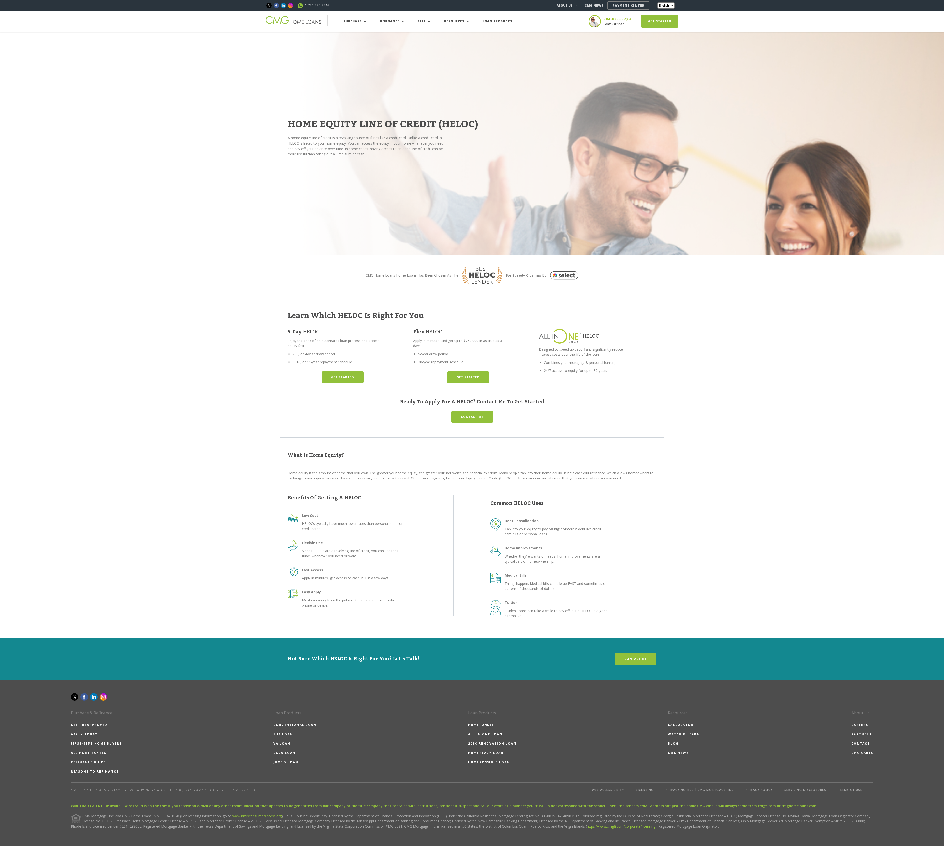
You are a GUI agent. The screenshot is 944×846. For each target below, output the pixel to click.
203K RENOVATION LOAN (492, 743)
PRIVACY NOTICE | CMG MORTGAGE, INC (700, 790)
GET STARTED (659, 21)
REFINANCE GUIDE (88, 762)
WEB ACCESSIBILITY (608, 790)
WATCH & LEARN (684, 734)
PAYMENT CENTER (628, 5)
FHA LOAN (283, 734)
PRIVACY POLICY (759, 790)
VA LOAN (281, 743)
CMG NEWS (594, 5)
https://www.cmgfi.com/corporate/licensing (621, 826)
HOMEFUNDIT (481, 725)
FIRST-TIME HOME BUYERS (96, 743)
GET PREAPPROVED (89, 725)
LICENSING (645, 790)
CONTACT (860, 743)
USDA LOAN (284, 753)
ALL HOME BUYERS (88, 753)
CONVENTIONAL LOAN (294, 725)
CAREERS (859, 725)
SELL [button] (422, 21)
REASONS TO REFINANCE (94, 771)
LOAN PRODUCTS (497, 21)
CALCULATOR (680, 725)
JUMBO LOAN (285, 762)
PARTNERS (861, 734)
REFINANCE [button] (390, 21)
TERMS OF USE (850, 790)
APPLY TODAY (84, 734)
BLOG (673, 743)
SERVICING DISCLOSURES (805, 790)
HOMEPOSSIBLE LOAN (489, 762)
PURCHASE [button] (353, 21)
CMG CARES (862, 753)
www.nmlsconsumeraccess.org (257, 816)
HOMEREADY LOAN (486, 753)
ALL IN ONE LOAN (485, 734)
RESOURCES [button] (454, 21)
